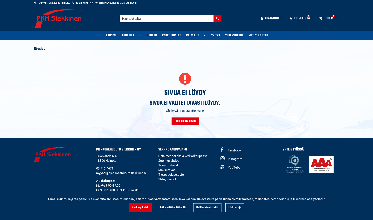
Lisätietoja (234, 207)
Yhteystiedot (167, 179)
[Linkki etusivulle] (59, 18)
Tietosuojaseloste (171, 174)
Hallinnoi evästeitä (207, 207)
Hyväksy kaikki (140, 207)
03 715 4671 (82, 3)
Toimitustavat (168, 165)
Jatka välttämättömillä (172, 207)
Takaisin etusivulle (185, 121)
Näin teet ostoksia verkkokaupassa (182, 156)
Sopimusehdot (168, 160)
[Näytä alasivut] (140, 35)
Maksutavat (166, 170)
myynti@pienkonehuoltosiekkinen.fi (115, 3)
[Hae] (217, 18)
